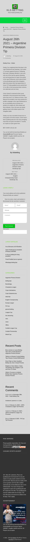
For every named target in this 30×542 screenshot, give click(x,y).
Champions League (10, 287)
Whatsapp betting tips (11, 262)
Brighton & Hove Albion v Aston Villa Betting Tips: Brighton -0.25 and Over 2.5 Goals (14, 367)
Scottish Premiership (11, 331)
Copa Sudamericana (11, 293)
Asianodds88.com (8, 134)
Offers (7, 325)
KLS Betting (15, 10)
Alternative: (6, 229)
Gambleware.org (7, 447)
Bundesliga (8, 284)
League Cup (8, 312)
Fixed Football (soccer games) (13, 259)
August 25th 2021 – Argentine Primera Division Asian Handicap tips (18, 164)
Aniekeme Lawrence (11, 400)
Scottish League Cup (11, 328)
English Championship (11, 299)
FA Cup (7, 306)
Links (20, 400)
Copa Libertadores (10, 290)
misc (6, 318)
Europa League (9, 303)
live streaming (9, 315)
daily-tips (7, 296)
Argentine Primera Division (11, 35)
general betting (9, 309)
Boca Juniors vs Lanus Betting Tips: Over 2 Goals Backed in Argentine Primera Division (13, 351)
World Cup (8, 334)
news (6, 321)
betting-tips (8, 281)
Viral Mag (11, 539)
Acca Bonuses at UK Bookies (13, 246)
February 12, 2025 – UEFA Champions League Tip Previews (14, 412)
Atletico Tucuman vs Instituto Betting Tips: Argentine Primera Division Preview (13, 374)
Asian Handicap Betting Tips (15, 12)
